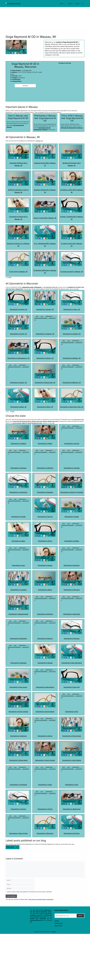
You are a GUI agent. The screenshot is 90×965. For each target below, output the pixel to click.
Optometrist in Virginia (45, 809)
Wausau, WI (39, 141)
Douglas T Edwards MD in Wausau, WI (71, 218)
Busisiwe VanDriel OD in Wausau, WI (45, 191)
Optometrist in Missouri (45, 638)
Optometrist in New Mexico (45, 687)
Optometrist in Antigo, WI (18, 334)
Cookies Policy (59, 923)
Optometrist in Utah (71, 784)
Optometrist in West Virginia (18, 833)
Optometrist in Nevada (45, 663)
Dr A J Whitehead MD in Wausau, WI (45, 245)
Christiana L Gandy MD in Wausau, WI (71, 191)
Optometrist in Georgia (45, 516)
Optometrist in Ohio (71, 711)
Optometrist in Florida (18, 516)
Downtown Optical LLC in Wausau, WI (18, 245)
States (61, 3)
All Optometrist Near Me (50, 287)
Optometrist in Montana (71, 638)
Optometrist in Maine (45, 590)
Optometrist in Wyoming (72, 833)
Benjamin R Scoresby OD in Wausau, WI (72, 164)
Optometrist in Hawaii (71, 516)
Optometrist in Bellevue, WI (72, 382)
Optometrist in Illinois (45, 541)
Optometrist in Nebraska (18, 663)
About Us (70, 3)
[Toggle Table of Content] (16, 847)
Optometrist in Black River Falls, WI (71, 407)
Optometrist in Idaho (18, 541)
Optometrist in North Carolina (18, 711)
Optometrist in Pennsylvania (71, 736)
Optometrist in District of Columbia (71, 492)
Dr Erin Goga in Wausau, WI (18, 271)
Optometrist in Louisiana (18, 590)
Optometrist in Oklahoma (18, 736)
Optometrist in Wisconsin (45, 833)
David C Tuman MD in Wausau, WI (45, 218)
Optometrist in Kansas (45, 565)
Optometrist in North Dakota (45, 711)
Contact (77, 3)
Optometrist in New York (72, 687)
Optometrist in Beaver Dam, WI (45, 382)
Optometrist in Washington (71, 809)
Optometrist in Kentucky (72, 565)
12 (10, 411)
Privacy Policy (58, 925)
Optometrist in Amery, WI (71, 309)
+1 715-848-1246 (26, 70)
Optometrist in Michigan (45, 614)
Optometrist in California (45, 468)
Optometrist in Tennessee (18, 784)
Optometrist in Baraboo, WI (72, 358)
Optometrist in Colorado (72, 468)
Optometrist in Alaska (45, 443)
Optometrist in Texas (45, 784)
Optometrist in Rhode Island (18, 760)
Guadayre (53, 931)
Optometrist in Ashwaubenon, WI (18, 358)
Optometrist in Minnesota (71, 614)
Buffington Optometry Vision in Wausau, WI (18, 191)
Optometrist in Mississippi (18, 638)
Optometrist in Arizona (71, 443)
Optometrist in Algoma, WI (18, 309)
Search (80, 915)
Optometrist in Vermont (18, 809)
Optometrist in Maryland (72, 590)
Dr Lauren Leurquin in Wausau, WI (71, 271)
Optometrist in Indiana (71, 541)
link (31, 922)
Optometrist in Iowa (18, 565)
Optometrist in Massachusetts (18, 614)
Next (10, 277)
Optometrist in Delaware (45, 492)
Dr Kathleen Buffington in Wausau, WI (45, 271)
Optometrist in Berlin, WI (45, 407)
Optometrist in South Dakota (71, 760)
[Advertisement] (45, 18)
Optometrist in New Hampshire (71, 663)
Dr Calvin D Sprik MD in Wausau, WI (71, 245)
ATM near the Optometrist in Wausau (72, 128)
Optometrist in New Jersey (18, 687)
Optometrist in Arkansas (18, 468)
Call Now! (25, 85)
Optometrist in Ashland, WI (72, 334)
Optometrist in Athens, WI (45, 358)
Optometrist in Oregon (45, 736)
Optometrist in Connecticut (18, 492)
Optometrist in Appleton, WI (45, 334)
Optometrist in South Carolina (45, 760)
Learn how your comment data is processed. (41, 899)
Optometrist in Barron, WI (18, 382)
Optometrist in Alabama (18, 443)
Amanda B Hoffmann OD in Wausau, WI (18, 164)
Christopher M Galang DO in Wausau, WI (18, 218)
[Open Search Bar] (82, 3)
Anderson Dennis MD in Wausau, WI (45, 164)
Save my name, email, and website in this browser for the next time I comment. (29, 891)
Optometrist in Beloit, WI (18, 407)
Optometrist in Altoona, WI (45, 309)
